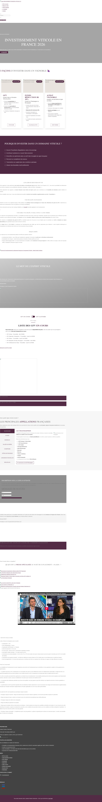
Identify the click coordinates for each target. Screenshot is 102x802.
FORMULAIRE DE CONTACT (5, 777)
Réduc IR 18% (5, 5)
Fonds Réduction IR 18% (33, 124)
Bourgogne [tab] (7, 431)
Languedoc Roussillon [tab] (7, 457)
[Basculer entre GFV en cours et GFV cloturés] (33, 316)
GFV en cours (5, 4)
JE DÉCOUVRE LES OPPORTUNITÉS (9, 548)
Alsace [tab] (7, 435)
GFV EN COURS (11, 124)
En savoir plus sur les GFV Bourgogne (25, 462)
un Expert (3, 399)
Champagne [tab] (7, 448)
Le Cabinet (4, 9)
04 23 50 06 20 (5, 775)
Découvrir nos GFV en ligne (6, 347)
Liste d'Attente (3, 20)
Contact (4, 10)
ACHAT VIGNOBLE (55, 124)
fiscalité (25, 207)
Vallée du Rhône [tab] (7, 444)
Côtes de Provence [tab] (7, 453)
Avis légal (50, 798)
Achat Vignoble (5, 7)
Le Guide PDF (4, 52)
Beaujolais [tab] (7, 462)
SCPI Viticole (3, 405)
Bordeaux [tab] (7, 439)
